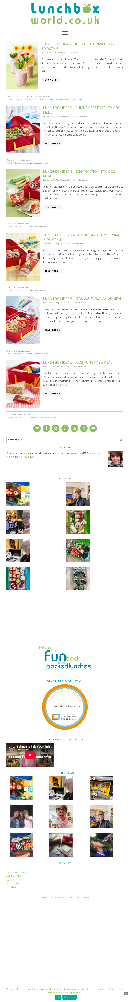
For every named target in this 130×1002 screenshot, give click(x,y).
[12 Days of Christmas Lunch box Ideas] (78, 533)
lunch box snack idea (63, 99)
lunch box (37, 99)
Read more (69, 997)
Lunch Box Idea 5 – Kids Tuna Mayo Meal (77, 362)
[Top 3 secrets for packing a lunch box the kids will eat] (18, 561)
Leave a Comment (80, 116)
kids (30, 99)
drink (20, 99)
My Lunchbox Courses (17, 871)
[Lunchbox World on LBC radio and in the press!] (18, 533)
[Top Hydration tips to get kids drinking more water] (101, 855)
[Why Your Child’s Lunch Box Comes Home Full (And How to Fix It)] (78, 505)
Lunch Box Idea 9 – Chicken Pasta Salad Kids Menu (81, 110)
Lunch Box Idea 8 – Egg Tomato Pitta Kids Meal (79, 173)
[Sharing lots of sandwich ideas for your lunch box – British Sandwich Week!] (78, 589)
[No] (126, 993)
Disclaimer (11, 887)
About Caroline (13, 875)
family (25, 99)
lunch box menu (41, 163)
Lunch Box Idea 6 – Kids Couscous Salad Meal (82, 298)
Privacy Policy (13, 883)
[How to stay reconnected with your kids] (21, 827)
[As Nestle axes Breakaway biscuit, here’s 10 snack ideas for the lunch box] (101, 799)
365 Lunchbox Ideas (24, 96)
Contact (10, 879)
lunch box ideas (48, 99)
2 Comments (73, 53)
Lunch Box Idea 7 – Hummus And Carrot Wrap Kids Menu (82, 237)
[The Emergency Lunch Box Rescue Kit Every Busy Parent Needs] (18, 505)
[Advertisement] (65, 620)
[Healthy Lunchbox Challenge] (61, 855)
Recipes (50, 96)
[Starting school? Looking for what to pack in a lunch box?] (21, 855)
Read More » (51, 80)
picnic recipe (77, 99)
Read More (29, 456)
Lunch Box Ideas (40, 96)
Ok (58, 997)
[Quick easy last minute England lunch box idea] (18, 589)
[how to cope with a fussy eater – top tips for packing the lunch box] (61, 827)
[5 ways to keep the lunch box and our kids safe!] (101, 827)
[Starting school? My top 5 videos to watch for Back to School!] (78, 561)
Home (9, 868)
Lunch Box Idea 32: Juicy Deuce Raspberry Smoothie (78, 46)
